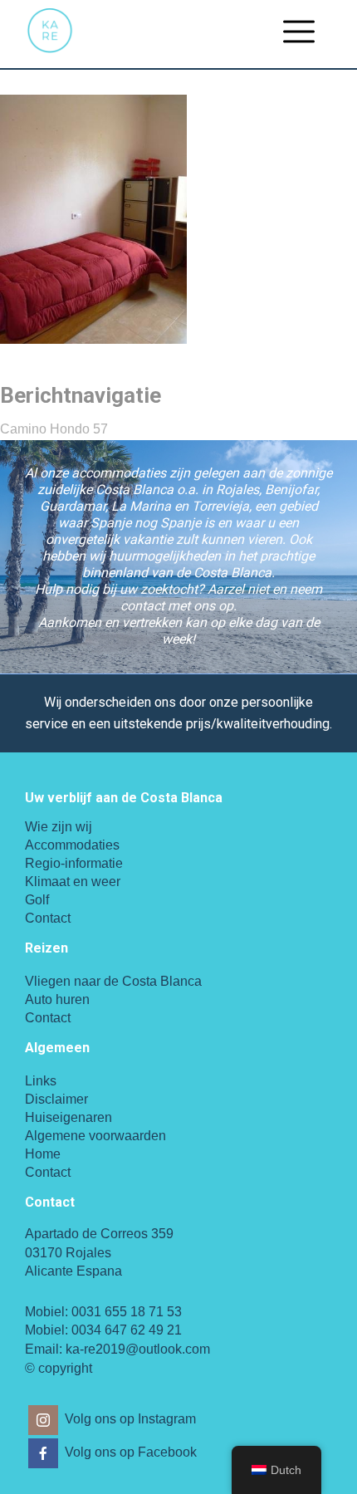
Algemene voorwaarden (95, 1136)
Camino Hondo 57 (54, 429)
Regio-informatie (74, 863)
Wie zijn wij (58, 827)
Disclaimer (56, 1099)
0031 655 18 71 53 (126, 1312)
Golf (37, 900)
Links (40, 1081)
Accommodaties (72, 845)
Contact (48, 918)
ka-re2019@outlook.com (138, 1349)
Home (43, 1154)
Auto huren (57, 999)
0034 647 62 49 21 (126, 1330)
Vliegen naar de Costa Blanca (113, 981)
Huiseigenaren (68, 1117)
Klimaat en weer (72, 881)
